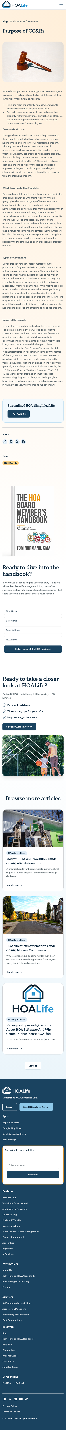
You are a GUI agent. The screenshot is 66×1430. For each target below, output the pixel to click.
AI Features (8, 1254)
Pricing (6, 1287)
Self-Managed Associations (16, 1303)
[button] (61, 4)
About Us (7, 1270)
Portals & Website (11, 1220)
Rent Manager (9, 1139)
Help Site (7, 1344)
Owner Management (13, 1237)
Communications (11, 1226)
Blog (5, 21)
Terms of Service (11, 1411)
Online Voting (9, 1214)
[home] (14, 4)
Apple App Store (10, 1122)
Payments (7, 1248)
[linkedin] (11, 441)
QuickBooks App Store (14, 1134)
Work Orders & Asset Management (20, 1231)
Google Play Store (11, 1128)
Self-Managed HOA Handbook (18, 1338)
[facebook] (23, 441)
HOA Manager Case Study (15, 1281)
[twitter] (17, 441)
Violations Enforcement (24, 21)
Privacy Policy (9, 1406)
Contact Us (8, 1361)
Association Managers (14, 1308)
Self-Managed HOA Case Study (18, 1275)
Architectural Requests (14, 1209)
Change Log (8, 1350)
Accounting (8, 1242)
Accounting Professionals (15, 1314)
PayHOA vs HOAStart (13, 1383)
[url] (4, 441)
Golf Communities (12, 1320)
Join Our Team (10, 1367)
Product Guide (10, 1355)
